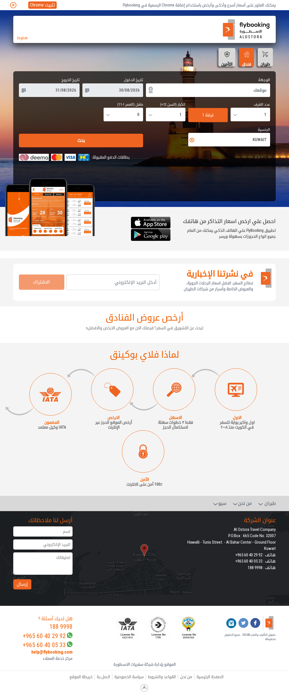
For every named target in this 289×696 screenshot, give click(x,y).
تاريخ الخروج (71, 80)
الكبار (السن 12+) (172, 104)
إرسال (22, 584)
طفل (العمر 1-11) (130, 104)
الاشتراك (41, 282)
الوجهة (264, 80)
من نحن (186, 677)
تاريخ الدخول (133, 80)
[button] (98, 627)
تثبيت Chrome (42, 5)
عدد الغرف (262, 104)
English (22, 38)
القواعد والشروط (162, 677)
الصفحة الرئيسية (210, 677)
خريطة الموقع (81, 677)
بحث (81, 140)
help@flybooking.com (52, 652)
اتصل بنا (103, 677)
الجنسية (264, 129)
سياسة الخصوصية (129, 677)
